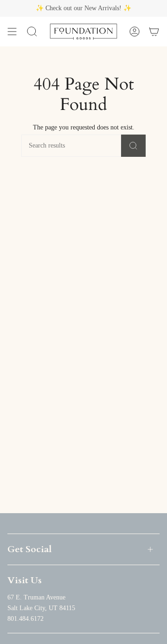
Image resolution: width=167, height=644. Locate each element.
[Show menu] (12, 31)
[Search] (133, 146)
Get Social (29, 549)
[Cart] (154, 31)
